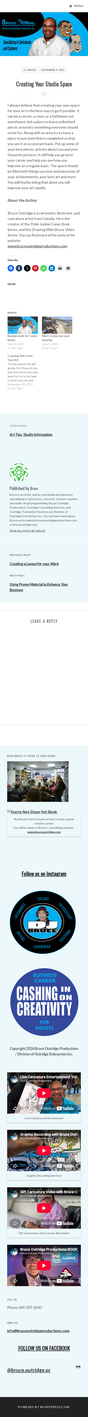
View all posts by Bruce (28, 530)
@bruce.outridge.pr (29, 1370)
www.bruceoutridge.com (44, 832)
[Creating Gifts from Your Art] (25, 372)
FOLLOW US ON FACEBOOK (44, 1348)
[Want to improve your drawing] (57, 325)
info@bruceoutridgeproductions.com (38, 1331)
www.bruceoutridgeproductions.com (37, 246)
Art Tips (16, 434)
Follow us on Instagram (44, 873)
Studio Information (37, 434)
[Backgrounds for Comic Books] (23, 325)
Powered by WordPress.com (43, 1407)
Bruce (32, 69)
